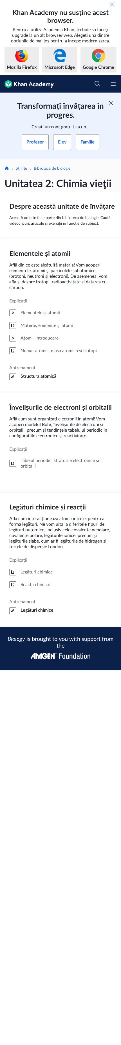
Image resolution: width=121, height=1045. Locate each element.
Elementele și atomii (39, 254)
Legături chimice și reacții (47, 507)
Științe (21, 168)
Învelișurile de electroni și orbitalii (60, 407)
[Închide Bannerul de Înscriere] (110, 102)
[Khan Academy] (27, 84)
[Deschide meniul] (113, 84)
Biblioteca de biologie (52, 168)
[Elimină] (111, 4)
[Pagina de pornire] (7, 169)
